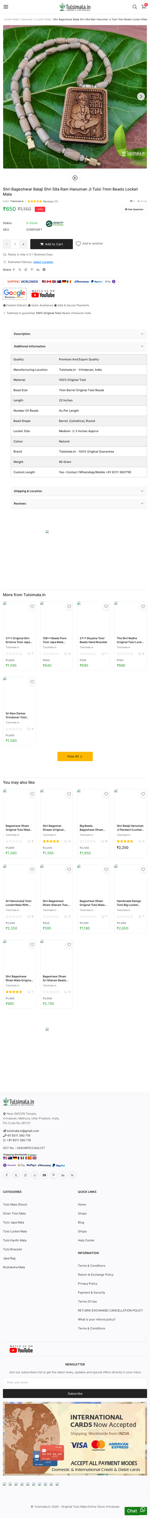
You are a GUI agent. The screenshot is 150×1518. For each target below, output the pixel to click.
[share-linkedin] (38, 269)
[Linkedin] (63, 1175)
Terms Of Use (87, 1301)
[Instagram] (25, 1175)
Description (22, 334)
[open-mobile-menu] (6, 7)
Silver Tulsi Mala (14, 1213)
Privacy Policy (87, 1283)
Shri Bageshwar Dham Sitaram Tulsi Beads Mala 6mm (56, 904)
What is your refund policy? (97, 1319)
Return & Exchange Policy (95, 1274)
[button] (141, 96)
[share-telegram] (44, 269)
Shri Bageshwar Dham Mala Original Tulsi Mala (19, 980)
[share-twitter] (19, 269)
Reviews (20, 503)
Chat (132, 1510)
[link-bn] (47, 531)
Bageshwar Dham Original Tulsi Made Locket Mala (18, 829)
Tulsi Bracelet (12, 1249)
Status (7, 223)
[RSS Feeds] (72, 1175)
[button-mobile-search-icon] (134, 6)
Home (82, 1204)
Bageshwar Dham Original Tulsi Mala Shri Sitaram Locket (93, 904)
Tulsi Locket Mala (15, 1231)
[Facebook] (6, 1175)
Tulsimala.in (17, 201)
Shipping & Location (28, 491)
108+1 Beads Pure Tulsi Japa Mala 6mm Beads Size (54, 642)
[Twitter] (16, 1175)
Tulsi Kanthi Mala (14, 1240)
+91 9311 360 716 (18, 1135)
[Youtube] (44, 1175)
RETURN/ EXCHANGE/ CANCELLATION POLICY (110, 1310)
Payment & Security (91, 1292)
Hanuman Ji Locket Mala (36, 19)
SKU (6, 229)
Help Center (86, 1240)
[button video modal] (75, 177)
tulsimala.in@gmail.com (23, 1131)
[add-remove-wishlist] (32, 606)
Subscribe (75, 1393)
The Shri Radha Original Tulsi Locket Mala (130, 642)
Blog (81, 1222)
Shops (82, 1213)
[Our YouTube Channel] (43, 294)
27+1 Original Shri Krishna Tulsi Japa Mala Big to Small (18, 642)
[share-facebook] (13, 269)
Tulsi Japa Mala (13, 1222)
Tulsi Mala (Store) (15, 1204)
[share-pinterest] (31, 269)
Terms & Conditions (91, 1265)
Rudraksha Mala (14, 1267)
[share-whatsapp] (25, 269)
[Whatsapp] (34, 1175)
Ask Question (135, 209)
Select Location (43, 262)
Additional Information (30, 346)
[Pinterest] (53, 1175)
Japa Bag (9, 1258)
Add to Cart (54, 244)
